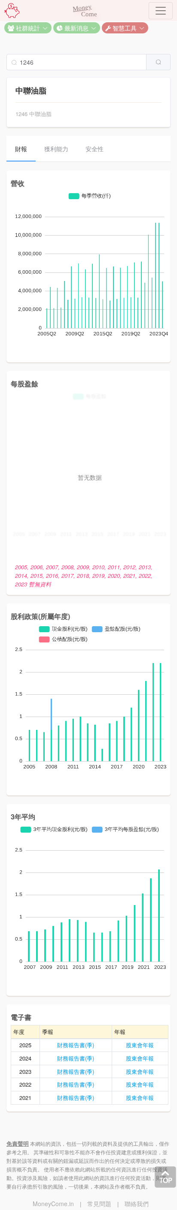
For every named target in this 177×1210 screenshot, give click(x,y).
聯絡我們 (137, 1203)
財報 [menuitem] (21, 148)
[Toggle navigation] (161, 10)
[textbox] (76, 62)
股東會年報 (140, 1045)
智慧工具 (124, 28)
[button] (28, 27)
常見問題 (99, 1203)
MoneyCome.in (53, 1203)
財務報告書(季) (75, 1045)
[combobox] (88, 62)
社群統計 (27, 28)
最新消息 (75, 28)
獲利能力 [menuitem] (56, 148)
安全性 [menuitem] (94, 148)
